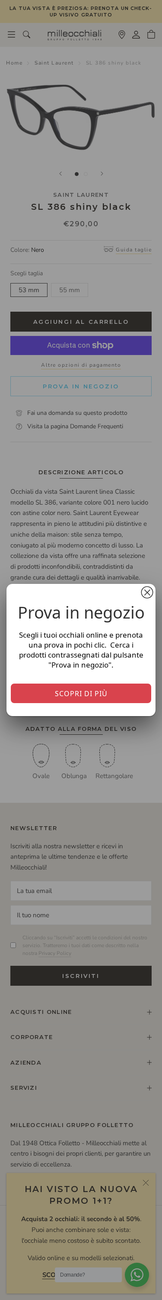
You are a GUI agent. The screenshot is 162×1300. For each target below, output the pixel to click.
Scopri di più (81, 693)
